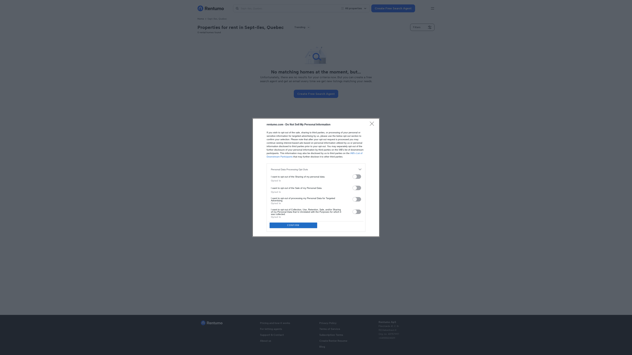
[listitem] (316, 169)
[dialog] (316, 177)
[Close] (373, 125)
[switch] (357, 176)
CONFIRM (293, 225)
